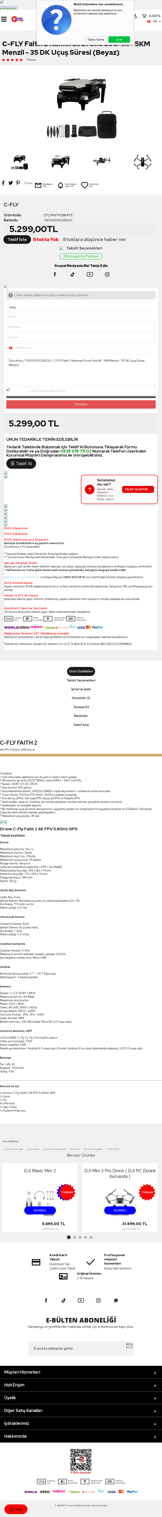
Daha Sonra (96, 39)
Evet (119, 39)
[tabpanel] (40, 1198)
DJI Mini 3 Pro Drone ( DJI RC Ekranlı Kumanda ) (119, 1173)
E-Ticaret (69, 1505)
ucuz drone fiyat (13, 1149)
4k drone (75, 1149)
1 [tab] (69, 1237)
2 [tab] (74, 1237)
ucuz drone (33, 1149)
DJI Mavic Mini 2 (40, 1170)
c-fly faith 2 (113, 1149)
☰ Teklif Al (21, 464)
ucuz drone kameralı (54, 1149)
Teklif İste (17, 239)
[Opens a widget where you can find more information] (15, 1509)
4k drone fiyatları (93, 1149)
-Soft (59, 1505)
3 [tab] (80, 1237)
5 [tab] (91, 1237)
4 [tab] (85, 1237)
